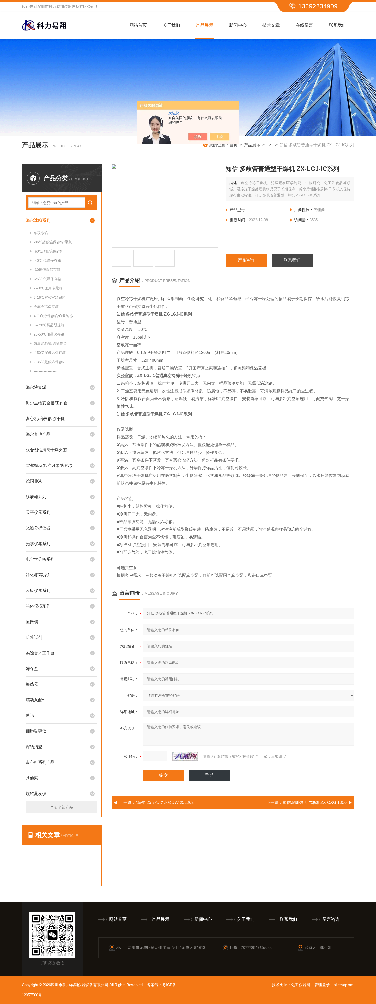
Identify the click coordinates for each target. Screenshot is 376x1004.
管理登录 (322, 984)
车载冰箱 (41, 233)
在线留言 (304, 25)
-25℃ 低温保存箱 (47, 279)
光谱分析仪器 (38, 528)
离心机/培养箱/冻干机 (45, 418)
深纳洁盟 (34, 747)
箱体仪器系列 (38, 606)
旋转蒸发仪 (36, 793)
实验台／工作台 (40, 653)
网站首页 (138, 25)
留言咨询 (331, 919)
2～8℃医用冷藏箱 (48, 288)
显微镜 (32, 622)
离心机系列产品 (40, 762)
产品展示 (204, 25)
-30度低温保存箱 (47, 270)
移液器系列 (36, 497)
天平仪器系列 (38, 512)
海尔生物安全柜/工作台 (47, 403)
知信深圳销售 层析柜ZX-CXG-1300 (315, 802)
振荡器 (32, 684)
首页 (233, 145)
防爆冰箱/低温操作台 (50, 343)
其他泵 (32, 778)
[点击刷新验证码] (185, 756)
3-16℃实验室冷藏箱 (50, 297)
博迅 (30, 715)
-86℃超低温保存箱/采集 (53, 242)
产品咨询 (246, 260)
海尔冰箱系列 (38, 220)
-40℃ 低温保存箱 (47, 260)
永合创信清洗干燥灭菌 (46, 450)
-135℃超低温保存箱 (50, 362)
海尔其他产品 (38, 434)
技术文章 (271, 25)
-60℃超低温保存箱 (49, 251)
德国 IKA (34, 481)
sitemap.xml (344, 984)
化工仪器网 (300, 984)
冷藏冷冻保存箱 (46, 307)
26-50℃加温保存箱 (49, 334)
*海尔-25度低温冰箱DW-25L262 (165, 802)
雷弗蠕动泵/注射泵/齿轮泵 (49, 465)
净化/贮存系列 (38, 575)
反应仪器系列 (38, 590)
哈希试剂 (34, 637)
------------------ (45, 371)
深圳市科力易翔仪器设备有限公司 (66, 6)
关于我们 (171, 25)
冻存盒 (32, 668)
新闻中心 (238, 25)
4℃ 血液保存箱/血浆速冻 (53, 316)
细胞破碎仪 (36, 731)
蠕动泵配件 (36, 700)
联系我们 (337, 25)
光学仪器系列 (38, 543)
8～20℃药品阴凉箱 (49, 325)
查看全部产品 (61, 807)
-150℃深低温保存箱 (50, 353)
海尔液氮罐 (36, 387)
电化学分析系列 (40, 559)
